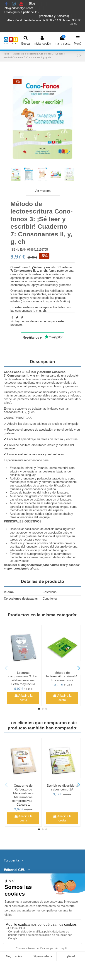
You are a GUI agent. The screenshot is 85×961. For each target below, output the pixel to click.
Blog (32, 3)
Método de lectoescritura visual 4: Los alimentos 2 (62, 676)
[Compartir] (12, 317)
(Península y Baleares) (54, 16)
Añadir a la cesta (25, 698)
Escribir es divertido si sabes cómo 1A (62, 787)
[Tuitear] (17, 317)
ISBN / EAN (18, 249)
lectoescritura (42, 278)
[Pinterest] (22, 317)
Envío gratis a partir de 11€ (21, 12)
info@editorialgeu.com (19, 8)
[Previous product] (78, 55)
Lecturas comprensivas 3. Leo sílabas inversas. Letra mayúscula (23, 678)
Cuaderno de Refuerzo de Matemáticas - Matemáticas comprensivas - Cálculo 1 (23, 795)
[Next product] (80, 55)
